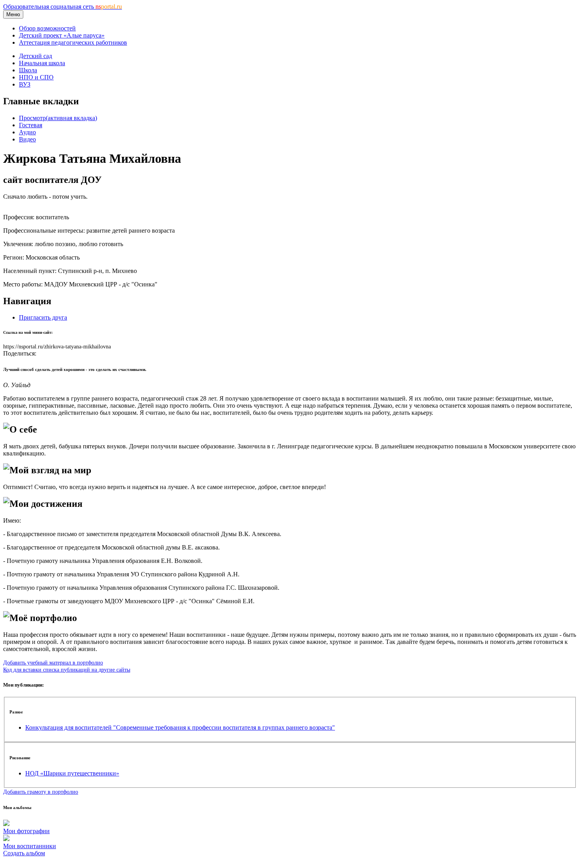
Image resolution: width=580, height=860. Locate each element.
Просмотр (58, 118)
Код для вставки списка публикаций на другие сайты (66, 669)
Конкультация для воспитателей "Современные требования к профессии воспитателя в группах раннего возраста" (180, 727)
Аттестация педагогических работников (73, 42)
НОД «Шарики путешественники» (72, 773)
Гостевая (30, 125)
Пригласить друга (43, 317)
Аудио (27, 132)
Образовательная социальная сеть (62, 6)
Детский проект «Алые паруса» (62, 35)
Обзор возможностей (47, 28)
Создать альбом (24, 853)
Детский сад (35, 56)
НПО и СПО (36, 77)
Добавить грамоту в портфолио (40, 791)
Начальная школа (42, 63)
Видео (27, 139)
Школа (28, 70)
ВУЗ (24, 84)
